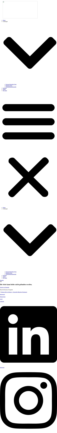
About (4, 89)
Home (4, 20)
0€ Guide (5, 90)
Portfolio (5, 88)
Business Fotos (9, 85)
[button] (28, 149)
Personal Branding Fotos (11, 84)
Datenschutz (2, 296)
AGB (1, 299)
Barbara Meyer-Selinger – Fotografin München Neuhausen (14, 292)
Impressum (2, 294)
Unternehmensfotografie (11, 86)
